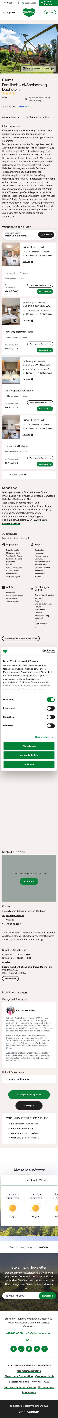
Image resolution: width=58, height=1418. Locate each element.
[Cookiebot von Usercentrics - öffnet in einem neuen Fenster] (42, 651)
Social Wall (44, 1365)
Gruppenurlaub (44, 1376)
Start (12, 1247)
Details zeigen (42, 737)
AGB (46, 1381)
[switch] (51, 708)
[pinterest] (44, 1349)
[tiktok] (29, 1349)
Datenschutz (46, 1386)
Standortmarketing (29, 1370)
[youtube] (37, 1349)
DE (28, 1340)
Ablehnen (29, 764)
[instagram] (21, 1349)
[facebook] (13, 1349)
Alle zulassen (29, 746)
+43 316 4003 (14, 1333)
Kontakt (37, 1381)
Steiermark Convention (19, 1376)
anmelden (47, 1295)
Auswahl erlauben (29, 755)
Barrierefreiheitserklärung (20, 1386)
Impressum (29, 1392)
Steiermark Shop (19, 1381)
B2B (9, 1365)
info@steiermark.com (38, 1333)
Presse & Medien (24, 1365)
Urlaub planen (25, 1247)
